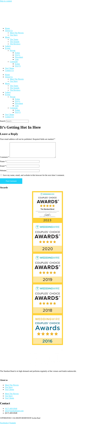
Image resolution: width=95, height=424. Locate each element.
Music (7, 37)
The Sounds (14, 42)
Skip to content (6, 1)
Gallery (8, 46)
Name (3, 161)
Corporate (14, 62)
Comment (4, 157)
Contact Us (9, 70)
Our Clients (9, 68)
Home (7, 28)
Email (3, 166)
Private (12, 50)
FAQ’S (18, 66)
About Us (9, 31)
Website (3, 170)
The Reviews (15, 44)
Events (7, 48)
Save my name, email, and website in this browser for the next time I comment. (33, 175)
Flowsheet (19, 57)
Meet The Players (17, 33)
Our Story (14, 35)
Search (2, 121)
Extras (17, 53)
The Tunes (14, 39)
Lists (17, 59)
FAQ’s (17, 55)
